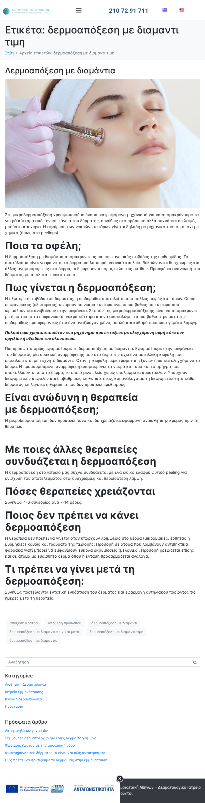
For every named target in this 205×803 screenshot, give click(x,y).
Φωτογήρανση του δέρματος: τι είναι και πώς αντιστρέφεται (55, 753)
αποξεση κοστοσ (24, 623)
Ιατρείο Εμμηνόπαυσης (24, 692)
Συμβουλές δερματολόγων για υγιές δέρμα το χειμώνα (50, 738)
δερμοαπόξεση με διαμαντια (34, 640)
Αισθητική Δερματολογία (25, 684)
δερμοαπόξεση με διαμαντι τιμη (116, 632)
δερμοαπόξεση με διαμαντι (114, 623)
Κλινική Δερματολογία (23, 699)
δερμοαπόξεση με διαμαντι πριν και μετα (44, 632)
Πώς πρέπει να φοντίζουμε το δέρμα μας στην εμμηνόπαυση (56, 760)
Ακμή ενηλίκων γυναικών (26, 730)
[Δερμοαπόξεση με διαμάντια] (102, 143)
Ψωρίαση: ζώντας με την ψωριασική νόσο (40, 745)
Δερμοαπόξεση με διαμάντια (60, 70)
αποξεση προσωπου (64, 623)
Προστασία (14, 706)
